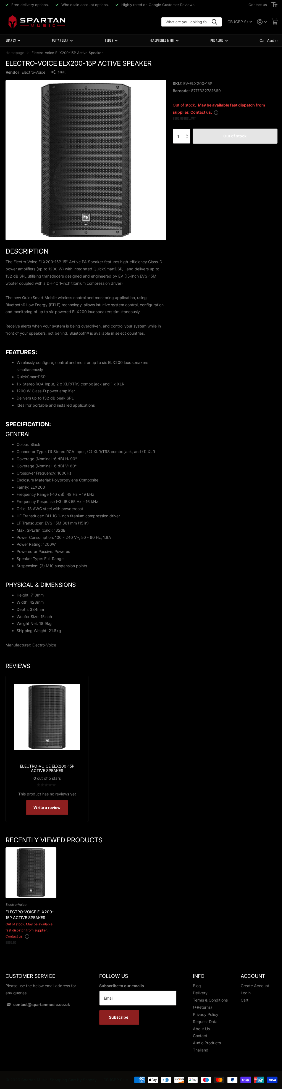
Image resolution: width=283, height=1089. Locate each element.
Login (246, 993)
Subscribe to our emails (121, 985)
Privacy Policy (205, 1014)
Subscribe (119, 1017)
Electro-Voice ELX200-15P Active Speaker (30, 914)
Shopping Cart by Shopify (73, 1079)
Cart (244, 1000)
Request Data (205, 1021)
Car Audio (268, 40)
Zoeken (214, 22)
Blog (197, 985)
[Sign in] (262, 22)
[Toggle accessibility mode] (274, 4)
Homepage (15, 52)
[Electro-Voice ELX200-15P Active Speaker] (31, 872)
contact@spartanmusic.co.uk (41, 1004)
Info (199, 976)
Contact (200, 1035)
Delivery (200, 993)
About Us (201, 1028)
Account (253, 976)
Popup (216, 112)
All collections (13, 40)
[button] (188, 131)
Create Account (255, 985)
